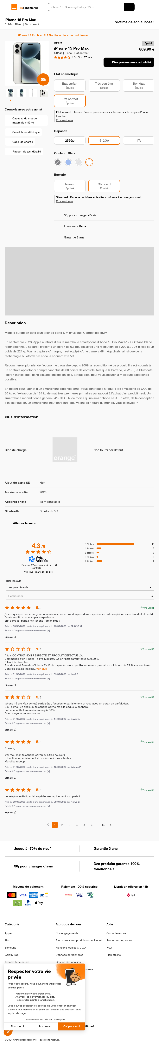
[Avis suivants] (111, 825)
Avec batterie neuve (17, 962)
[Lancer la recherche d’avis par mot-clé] (151, 596)
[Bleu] (68, 162)
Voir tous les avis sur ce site (38, 571)
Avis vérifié (148, 607)
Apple (8, 933)
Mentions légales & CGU (71, 947)
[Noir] (57, 162)
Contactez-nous (116, 933)
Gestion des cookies (68, 962)
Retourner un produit (119, 940)
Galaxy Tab (11, 955)
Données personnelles (69, 955)
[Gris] (78, 162)
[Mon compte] (146, 7)
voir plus (41, 668)
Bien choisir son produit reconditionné (79, 940)
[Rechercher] (129, 7)
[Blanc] (89, 162)
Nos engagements (67, 933)
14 (103, 825)
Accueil (6, 35)
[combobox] (86, 7)
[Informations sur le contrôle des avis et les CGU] (56, 565)
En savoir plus (64, 120)
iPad (7, 940)
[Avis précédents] (48, 824)
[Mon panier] (152, 7)
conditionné (29, 8)
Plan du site (113, 955)
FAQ (109, 947)
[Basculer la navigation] (6, 7)
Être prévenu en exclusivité (131, 62)
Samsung (10, 947)
